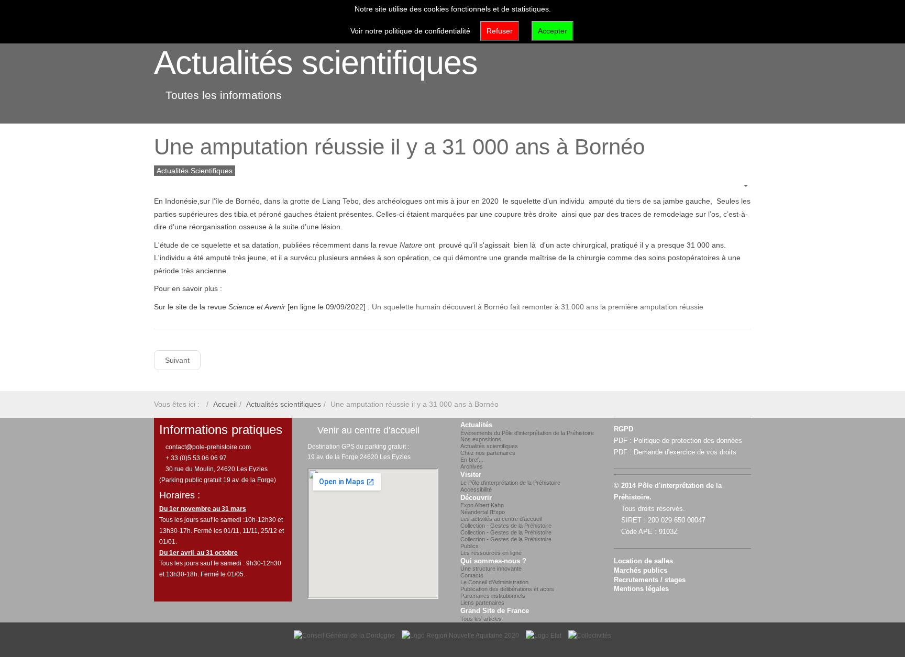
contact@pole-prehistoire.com (207, 447)
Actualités (476, 425)
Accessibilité (476, 489)
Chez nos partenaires (487, 453)
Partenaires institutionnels (492, 596)
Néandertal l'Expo (482, 512)
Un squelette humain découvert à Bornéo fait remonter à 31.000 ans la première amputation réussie (537, 307)
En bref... (471, 459)
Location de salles (643, 561)
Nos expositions (480, 439)
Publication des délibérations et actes (507, 589)
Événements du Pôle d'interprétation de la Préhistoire (527, 433)
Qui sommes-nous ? (493, 561)
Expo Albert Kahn (482, 505)
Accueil (225, 404)
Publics (469, 546)
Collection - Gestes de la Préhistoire (505, 525)
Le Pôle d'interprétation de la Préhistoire (510, 483)
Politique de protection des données (688, 440)
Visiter (470, 474)
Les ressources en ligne (491, 553)
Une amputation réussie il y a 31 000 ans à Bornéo (399, 147)
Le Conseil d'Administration (494, 582)
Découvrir (476, 498)
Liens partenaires (482, 602)
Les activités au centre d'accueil (501, 519)
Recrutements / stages (650, 580)
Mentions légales (641, 589)
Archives (471, 466)
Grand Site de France (494, 611)
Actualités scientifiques (316, 62)
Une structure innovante (491, 568)
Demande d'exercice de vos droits (685, 452)
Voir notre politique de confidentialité (410, 31)
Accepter (552, 31)
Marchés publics (640, 570)
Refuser (500, 31)
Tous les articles (481, 619)
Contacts (471, 575)
